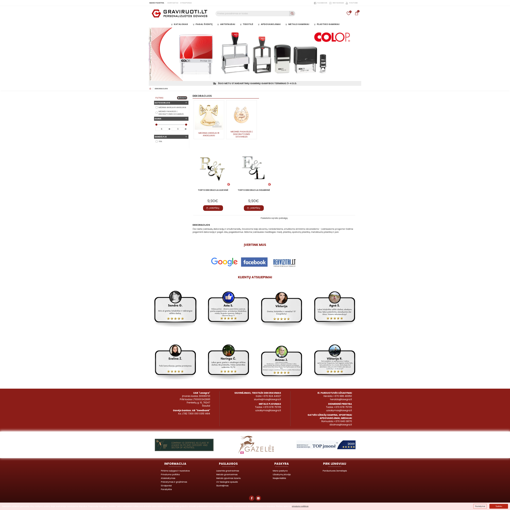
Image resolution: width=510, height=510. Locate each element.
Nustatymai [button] (480, 506)
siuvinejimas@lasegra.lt (267, 399)
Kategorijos (162, 102)
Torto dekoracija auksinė (213, 190)
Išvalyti (183, 98)
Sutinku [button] (499, 506)
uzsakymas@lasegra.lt (268, 410)
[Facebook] (251, 498)
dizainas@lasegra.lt (341, 424)
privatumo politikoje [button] (300, 506)
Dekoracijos (161, 89)
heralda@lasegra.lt (341, 399)
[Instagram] (258, 498)
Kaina (158, 118)
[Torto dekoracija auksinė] (213, 168)
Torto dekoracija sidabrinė (254, 190)
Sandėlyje (161, 136)
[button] (213, 208)
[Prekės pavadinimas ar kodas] (292, 13)
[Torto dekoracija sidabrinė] (254, 168)
